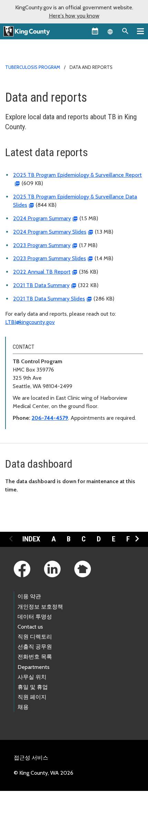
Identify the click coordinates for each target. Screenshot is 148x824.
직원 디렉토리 (35, 636)
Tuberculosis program (32, 67)
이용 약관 (29, 596)
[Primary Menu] (140, 31)
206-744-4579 (50, 418)
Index (31, 539)
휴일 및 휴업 (33, 687)
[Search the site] (125, 31)
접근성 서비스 (31, 757)
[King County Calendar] (95, 31)
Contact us (30, 626)
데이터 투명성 (35, 616)
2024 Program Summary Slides (49, 231)
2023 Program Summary (42, 245)
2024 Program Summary (42, 218)
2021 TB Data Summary (41, 285)
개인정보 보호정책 (40, 606)
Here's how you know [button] (74, 15)
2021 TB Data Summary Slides (49, 298)
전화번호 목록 (35, 656)
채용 (23, 707)
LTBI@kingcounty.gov (30, 322)
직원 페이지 (32, 697)
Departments (34, 667)
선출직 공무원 (35, 646)
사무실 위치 (32, 677)
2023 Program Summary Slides (49, 258)
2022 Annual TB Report (42, 271)
